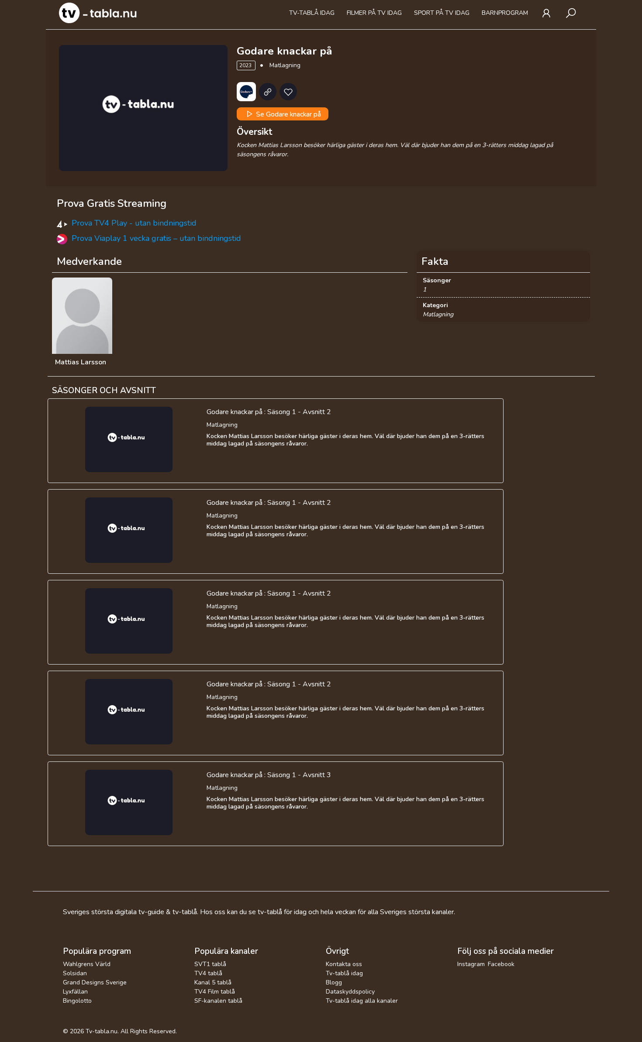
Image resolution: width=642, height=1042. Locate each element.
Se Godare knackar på (287, 114)
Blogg (334, 982)
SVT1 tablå (210, 964)
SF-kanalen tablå (218, 1001)
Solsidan (75, 973)
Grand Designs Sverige (95, 982)
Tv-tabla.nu (101, 1031)
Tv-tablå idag (312, 13)
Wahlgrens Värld (86, 964)
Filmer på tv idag (374, 13)
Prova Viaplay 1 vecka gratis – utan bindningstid (156, 238)
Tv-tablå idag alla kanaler (362, 1001)
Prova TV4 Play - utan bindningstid (134, 223)
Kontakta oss (344, 964)
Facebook (501, 964)
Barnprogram (505, 13)
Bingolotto (77, 1001)
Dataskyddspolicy (350, 991)
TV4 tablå (208, 973)
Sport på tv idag (441, 13)
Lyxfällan (75, 991)
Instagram (471, 964)
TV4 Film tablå (214, 991)
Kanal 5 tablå (212, 982)
